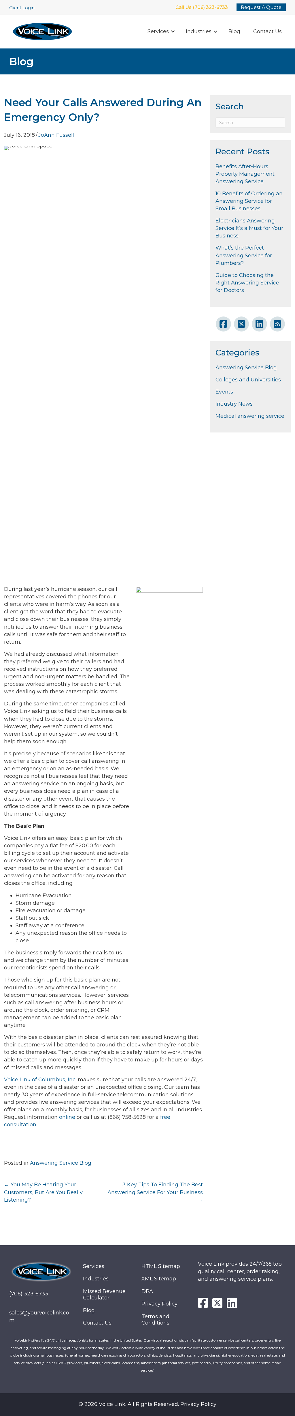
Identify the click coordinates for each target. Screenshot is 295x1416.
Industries (198, 31)
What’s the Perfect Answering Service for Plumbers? (243, 255)
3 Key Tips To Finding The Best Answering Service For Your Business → (155, 1192)
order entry (264, 1340)
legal (254, 1355)
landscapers (150, 1363)
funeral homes (77, 1355)
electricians (111, 1363)
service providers (27, 1363)
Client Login (22, 7)
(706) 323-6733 (28, 1293)
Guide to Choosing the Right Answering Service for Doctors (247, 282)
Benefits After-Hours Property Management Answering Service (245, 174)
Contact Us (267, 31)
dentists (165, 1355)
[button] (173, 31)
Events (224, 392)
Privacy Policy (159, 1304)
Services (158, 31)
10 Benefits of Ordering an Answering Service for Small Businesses (249, 201)
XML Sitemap (158, 1278)
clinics (152, 1355)
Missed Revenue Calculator (104, 1294)
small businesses (50, 1355)
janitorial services (176, 1363)
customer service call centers (230, 1340)
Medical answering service (249, 416)
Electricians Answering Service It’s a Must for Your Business (249, 228)
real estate (268, 1355)
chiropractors (134, 1355)
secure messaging (51, 1348)
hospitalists (182, 1355)
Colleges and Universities (248, 380)
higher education (235, 1355)
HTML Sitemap (160, 1266)
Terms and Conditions (155, 1319)
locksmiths (130, 1363)
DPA (147, 1291)
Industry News (234, 404)
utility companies (227, 1363)
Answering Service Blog (60, 1163)
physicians (209, 1355)
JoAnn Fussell (56, 135)
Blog (234, 31)
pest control (201, 1363)
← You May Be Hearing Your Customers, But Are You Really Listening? (43, 1192)
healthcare (99, 1355)
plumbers (92, 1363)
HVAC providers (69, 1363)
